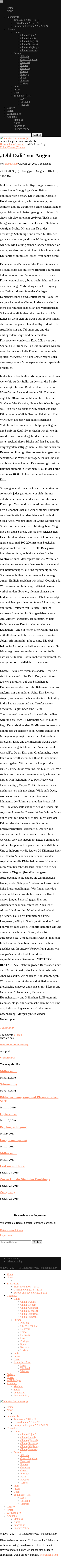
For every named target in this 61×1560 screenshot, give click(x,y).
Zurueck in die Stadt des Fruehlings (25, 1179)
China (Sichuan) (29, 44)
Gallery (11, 107)
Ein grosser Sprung (13, 1140)
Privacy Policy (21, 128)
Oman (17, 92)
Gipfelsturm (8, 1114)
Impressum (19, 125)
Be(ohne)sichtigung (13, 1127)
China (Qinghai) (29, 41)
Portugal (24, 74)
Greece (24, 71)
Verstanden (46, 1554)
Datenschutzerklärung (11, 1230)
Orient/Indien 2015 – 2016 (28, 23)
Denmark (25, 62)
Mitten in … (8, 1071)
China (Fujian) (28, 35)
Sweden (24, 80)
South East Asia (22, 95)
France (24, 65)
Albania (24, 56)
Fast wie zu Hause (12, 1166)
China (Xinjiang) (29, 47)
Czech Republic (28, 59)
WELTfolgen (14, 113)
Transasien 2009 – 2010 (26, 19)
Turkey (24, 83)
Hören (10, 110)
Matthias (18, 119)
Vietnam (24, 104)
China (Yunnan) (28, 50)
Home (10, 7)
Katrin (17, 122)
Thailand (25, 101)
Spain (23, 77)
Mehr (55, 1554)
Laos (23, 98)
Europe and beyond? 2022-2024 (31, 26)
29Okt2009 (7, 1027)
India (16, 86)
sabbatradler (11, 163)
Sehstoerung (8, 1084)
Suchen (37, 135)
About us (12, 116)
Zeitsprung (7, 1192)
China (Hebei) (28, 38)
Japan (17, 89)
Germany (25, 68)
